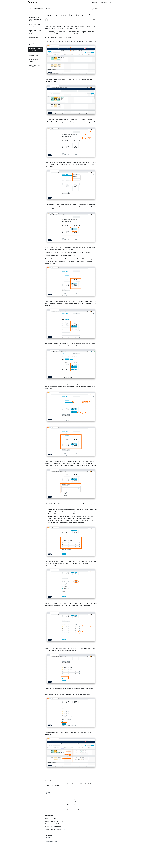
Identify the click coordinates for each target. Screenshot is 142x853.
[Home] (33, 3)
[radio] (67, 802)
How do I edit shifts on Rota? (34, 38)
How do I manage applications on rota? (34, 54)
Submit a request (103, 2)
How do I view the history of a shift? (35, 66)
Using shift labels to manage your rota (33, 60)
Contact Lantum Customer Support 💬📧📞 (55, 829)
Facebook (46, 793)
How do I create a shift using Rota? (34, 25)
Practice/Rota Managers (38, 8)
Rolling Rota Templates (50, 818)
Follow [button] (94, 19)
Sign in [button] (110, 2)
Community (95, 2)
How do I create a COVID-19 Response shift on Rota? (35, 31)
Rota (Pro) (47, 8)
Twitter (48, 793)
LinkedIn (50, 793)
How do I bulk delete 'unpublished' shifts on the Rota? (35, 19)
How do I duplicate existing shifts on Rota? (35, 49)
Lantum (29, 8)
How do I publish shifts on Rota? (35, 43)
